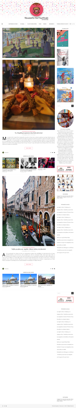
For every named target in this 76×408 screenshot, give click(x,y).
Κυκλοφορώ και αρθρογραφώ (28, 131)
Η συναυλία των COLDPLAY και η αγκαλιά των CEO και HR (9, 170)
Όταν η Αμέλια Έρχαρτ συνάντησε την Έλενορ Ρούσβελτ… (29, 38)
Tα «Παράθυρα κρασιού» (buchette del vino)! (28, 133)
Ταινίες (44, 23)
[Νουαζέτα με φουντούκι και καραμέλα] (38, 11)
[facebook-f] (2, 406)
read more (28, 45)
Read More (28, 148)
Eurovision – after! (42, 169)
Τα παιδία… (22, 23)
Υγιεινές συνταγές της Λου (62, 23)
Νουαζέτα (6, 152)
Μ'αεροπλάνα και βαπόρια (29, 247)
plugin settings (60, 197)
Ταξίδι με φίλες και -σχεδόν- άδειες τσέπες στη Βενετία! (29, 249)
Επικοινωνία (61, 405)
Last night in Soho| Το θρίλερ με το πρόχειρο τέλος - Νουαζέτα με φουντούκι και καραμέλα (65, 210)
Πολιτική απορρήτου (55, 405)
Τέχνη (40, 23)
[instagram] (4, 406)
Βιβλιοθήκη (51, 23)
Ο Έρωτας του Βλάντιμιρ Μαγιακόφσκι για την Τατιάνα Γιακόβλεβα (28, 170)
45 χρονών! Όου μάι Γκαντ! (64, 252)
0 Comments (32, 134)
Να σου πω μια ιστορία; (32, 23)
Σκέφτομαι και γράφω (13, 23)
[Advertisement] (65, 273)
